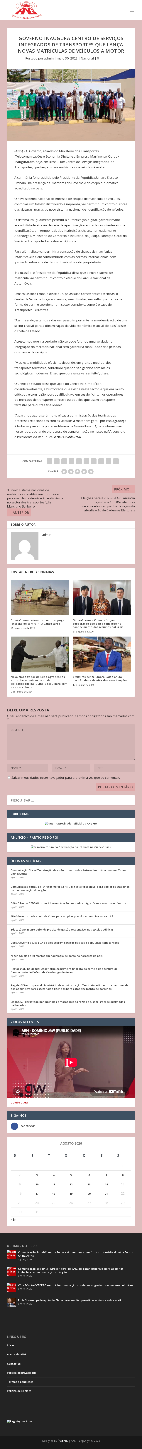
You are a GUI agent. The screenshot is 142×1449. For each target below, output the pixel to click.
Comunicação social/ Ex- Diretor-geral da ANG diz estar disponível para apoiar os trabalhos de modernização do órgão (70, 888)
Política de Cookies (19, 1391)
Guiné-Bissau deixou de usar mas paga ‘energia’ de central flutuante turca (37, 621)
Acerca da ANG (16, 1354)
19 (71, 1193)
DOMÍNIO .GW (19, 1102)
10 (37, 1184)
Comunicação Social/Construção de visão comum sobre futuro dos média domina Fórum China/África (68, 871)
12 (71, 1184)
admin (49, 58)
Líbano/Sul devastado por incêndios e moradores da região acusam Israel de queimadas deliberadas (68, 1003)
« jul (13, 1219)
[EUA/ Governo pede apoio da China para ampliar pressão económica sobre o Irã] (11, 1302)
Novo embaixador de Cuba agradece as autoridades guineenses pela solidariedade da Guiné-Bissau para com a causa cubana (39, 682)
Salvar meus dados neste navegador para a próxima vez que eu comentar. (65, 777)
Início (10, 1345)
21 (106, 1193)
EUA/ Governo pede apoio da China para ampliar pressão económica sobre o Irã (62, 916)
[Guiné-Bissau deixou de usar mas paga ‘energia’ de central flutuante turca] (40, 597)
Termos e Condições (20, 1382)
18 (53, 1193)
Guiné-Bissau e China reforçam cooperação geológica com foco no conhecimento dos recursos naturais (98, 623)
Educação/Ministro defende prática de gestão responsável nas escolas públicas (62, 929)
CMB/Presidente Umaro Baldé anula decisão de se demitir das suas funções (100, 678)
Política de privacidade (21, 1372)
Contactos (14, 1363)
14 (106, 1184)
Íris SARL (63, 1441)
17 (37, 1193)
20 (89, 1193)
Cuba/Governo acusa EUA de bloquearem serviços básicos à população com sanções (65, 942)
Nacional (87, 58)
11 (53, 1184)
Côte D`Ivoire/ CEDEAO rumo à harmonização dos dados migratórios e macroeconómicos (68, 903)
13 (89, 1184)
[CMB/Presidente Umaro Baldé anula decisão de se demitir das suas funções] (102, 654)
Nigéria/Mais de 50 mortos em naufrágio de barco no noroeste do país (56, 956)
